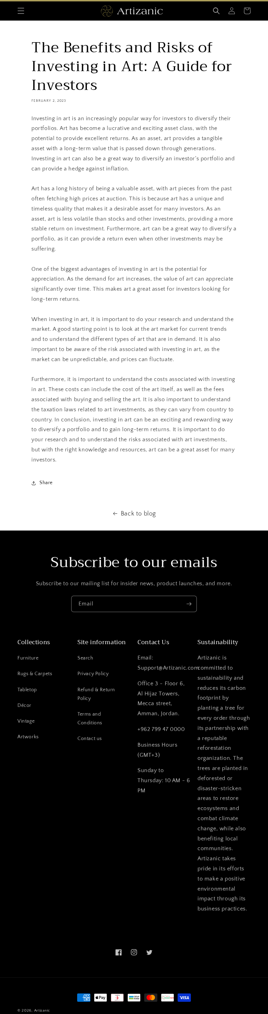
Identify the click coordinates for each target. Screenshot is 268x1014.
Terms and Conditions (89, 718)
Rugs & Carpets (34, 674)
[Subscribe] (188, 604)
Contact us (89, 738)
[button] (21, 10)
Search (85, 658)
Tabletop (27, 690)
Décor (24, 705)
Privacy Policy (93, 674)
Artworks (28, 737)
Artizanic (42, 1010)
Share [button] (46, 483)
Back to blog (138, 513)
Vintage (26, 721)
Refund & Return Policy (96, 694)
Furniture (27, 658)
